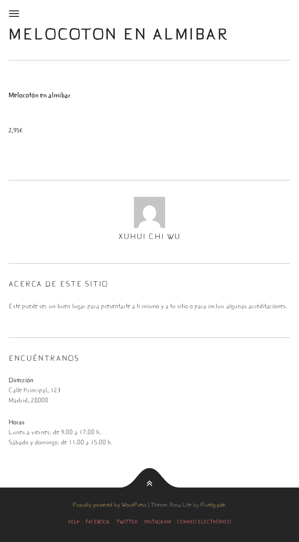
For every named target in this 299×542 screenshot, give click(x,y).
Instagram (157, 522)
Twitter (127, 522)
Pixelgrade (213, 505)
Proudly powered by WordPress (109, 505)
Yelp (73, 522)
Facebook (98, 522)
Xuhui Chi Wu (149, 237)
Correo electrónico (204, 522)
